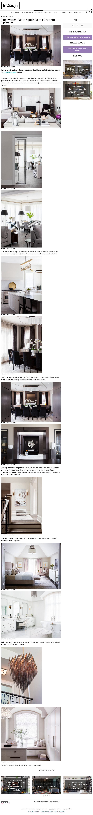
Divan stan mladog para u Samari (77, 49)
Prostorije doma (27, 12)
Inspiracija (38, 12)
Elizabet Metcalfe (9, 72)
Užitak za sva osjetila (46, 786)
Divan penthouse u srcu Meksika (77, 37)
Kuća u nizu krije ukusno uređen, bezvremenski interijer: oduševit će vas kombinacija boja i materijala (15, 786)
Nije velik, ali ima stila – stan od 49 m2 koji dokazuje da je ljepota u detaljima (77, 92)
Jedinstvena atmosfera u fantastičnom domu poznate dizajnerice (77, 786)
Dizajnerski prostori (7, 16)
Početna (16, 12)
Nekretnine (78, 12)
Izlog (56, 12)
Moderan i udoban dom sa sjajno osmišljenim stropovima (77, 71)
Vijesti (70, 12)
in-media (63, 12)
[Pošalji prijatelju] (82, 25)
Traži (90, 9)
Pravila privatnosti (33, 811)
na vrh (90, 802)
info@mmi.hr (43, 809)
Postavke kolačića (60, 811)
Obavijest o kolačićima (47, 811)
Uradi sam (48, 12)
